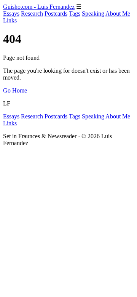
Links (10, 20)
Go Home (15, 90)
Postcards (56, 13)
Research (32, 13)
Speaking (93, 13)
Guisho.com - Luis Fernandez (39, 6)
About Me (117, 13)
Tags (74, 13)
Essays (11, 13)
